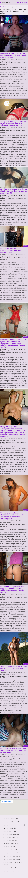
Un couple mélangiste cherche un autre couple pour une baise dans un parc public (13, 750)
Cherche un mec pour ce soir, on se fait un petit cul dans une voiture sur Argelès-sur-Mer (13, 123)
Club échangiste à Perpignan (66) (10, 843)
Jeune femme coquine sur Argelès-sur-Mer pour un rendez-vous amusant (13, 668)
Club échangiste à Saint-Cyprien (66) (11, 856)
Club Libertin (5, 2)
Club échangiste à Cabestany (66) (10, 822)
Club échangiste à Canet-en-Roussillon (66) (13, 825)
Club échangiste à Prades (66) (9, 850)
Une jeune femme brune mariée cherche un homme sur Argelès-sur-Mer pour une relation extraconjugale (12, 516)
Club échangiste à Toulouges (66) (10, 871)
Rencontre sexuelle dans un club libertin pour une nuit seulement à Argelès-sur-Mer (13, 55)
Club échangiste (4, 7)
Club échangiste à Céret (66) (8, 828)
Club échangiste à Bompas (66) (9, 819)
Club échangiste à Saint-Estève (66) (10, 859)
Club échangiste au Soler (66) (9, 840)
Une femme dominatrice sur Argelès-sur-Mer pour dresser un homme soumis (13, 250)
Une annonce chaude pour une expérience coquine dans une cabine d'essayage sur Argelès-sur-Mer (12, 589)
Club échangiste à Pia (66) (8, 846)
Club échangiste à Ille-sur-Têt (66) (10, 834)
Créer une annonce (21, 2)
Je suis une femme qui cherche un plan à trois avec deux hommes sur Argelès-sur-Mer (13, 191)
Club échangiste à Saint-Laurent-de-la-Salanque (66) (11, 863)
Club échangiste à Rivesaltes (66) (10, 853)
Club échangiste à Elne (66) (8, 831)
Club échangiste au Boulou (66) (9, 837)
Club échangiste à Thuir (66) (8, 868)
